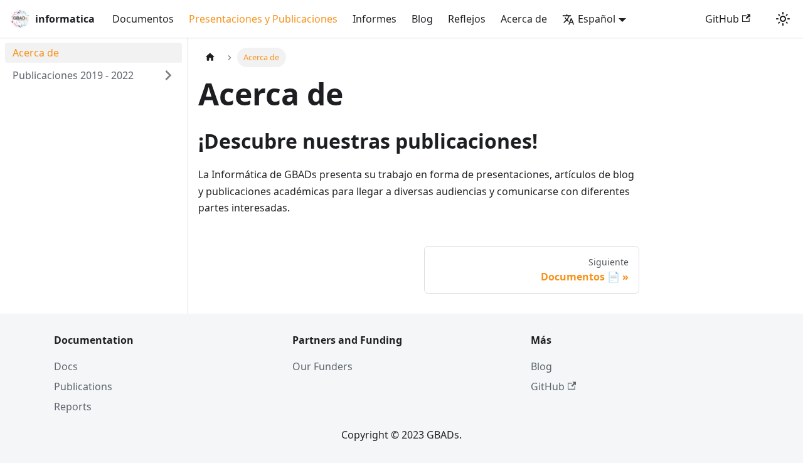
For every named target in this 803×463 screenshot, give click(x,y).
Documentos (143, 19)
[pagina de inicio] (210, 57)
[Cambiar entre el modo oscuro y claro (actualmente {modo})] (783, 19)
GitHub (722, 19)
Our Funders (322, 366)
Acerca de (524, 19)
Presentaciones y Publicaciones (263, 19)
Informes (374, 19)
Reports (73, 406)
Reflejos (467, 19)
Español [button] (596, 19)
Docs (66, 366)
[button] (93, 75)
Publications (83, 386)
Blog (422, 19)
